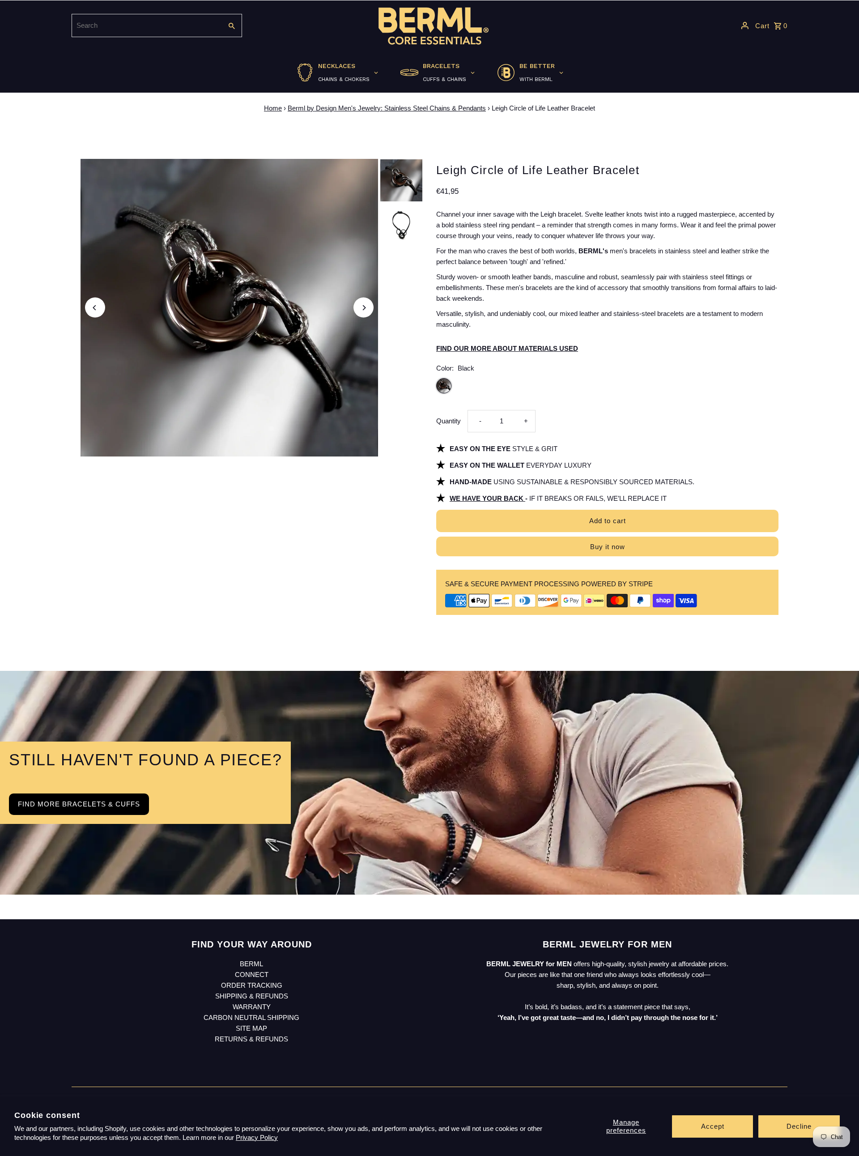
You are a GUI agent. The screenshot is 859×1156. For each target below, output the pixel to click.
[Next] (363, 308)
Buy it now (607, 546)
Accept (712, 1126)
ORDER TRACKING (251, 985)
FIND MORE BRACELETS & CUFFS (79, 804)
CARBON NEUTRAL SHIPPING (251, 1017)
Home (273, 108)
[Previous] (95, 308)
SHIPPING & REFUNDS (251, 996)
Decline (799, 1126)
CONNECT (251, 974)
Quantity (448, 421)
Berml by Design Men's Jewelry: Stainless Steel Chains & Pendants (387, 108)
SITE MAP (251, 1028)
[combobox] (146, 25)
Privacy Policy (257, 1137)
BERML (251, 964)
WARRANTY (252, 1007)
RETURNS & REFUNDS (251, 1039)
